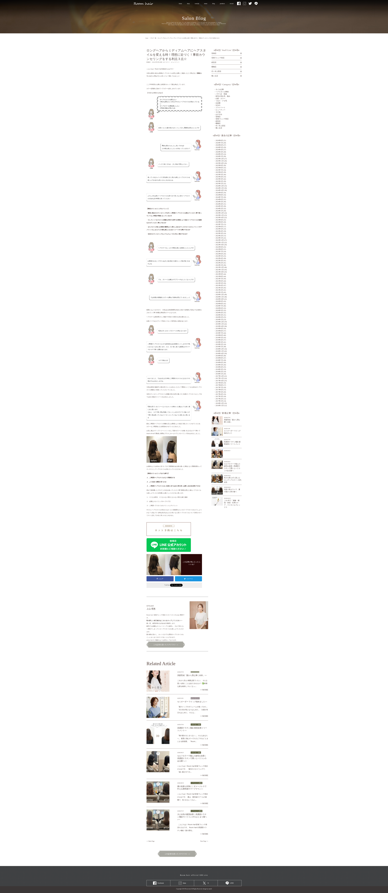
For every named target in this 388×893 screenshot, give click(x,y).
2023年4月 (219, 231)
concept (197, 3)
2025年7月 (219, 170)
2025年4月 (219, 177)
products (222, 3)
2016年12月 (220, 403)
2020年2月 (219, 317)
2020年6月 (219, 308)
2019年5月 (219, 337)
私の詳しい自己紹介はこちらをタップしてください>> (164, 620)
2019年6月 (219, 335)
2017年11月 (220, 378)
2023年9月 (219, 220)
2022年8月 (219, 249)
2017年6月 (219, 389)
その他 (218, 112)
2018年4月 (219, 367)
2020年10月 (220, 299)
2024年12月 (220, 186)
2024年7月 (219, 197)
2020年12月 (220, 294)
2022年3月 (219, 260)
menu (204, 3)
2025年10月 (220, 163)
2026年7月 (219, 143)
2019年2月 (219, 344)
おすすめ (219, 114)
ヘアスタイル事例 (222, 92)
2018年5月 (219, 365)
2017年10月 (220, 381)
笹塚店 (218, 116)
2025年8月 (219, 168)
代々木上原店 (220, 126)
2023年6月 (219, 226)
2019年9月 (219, 328)
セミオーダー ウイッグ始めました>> (192, 702)
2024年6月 (219, 199)
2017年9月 (219, 383)
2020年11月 (220, 297)
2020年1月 (219, 319)
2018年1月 (219, 374)
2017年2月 (219, 399)
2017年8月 (219, 385)
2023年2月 (219, 236)
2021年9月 (219, 274)
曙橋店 (218, 123)
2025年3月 (219, 179)
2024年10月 (220, 190)
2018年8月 (219, 358)
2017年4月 (219, 394)
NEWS (218, 105)
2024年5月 (219, 201)
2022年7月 (219, 251)
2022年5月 (219, 256)
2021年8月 (219, 276)
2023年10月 (220, 217)
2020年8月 (219, 303)
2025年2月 (219, 181)
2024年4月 (219, 204)
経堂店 (218, 121)
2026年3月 (219, 152)
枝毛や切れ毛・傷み (223, 96)
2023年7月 (219, 224)
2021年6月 (219, 281)
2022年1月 (219, 265)
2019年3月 (219, 342)
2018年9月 (219, 356)
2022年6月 (219, 254)
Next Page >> (204, 841)
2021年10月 (220, 272)
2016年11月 (220, 405)
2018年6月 (219, 362)
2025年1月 (219, 183)
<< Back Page (150, 841)
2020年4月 (219, 312)
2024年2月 (219, 208)
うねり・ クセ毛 (221, 101)
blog (213, 3)
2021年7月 (219, 279)
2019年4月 (219, 340)
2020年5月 (219, 310)
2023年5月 (219, 229)
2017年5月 (219, 392)
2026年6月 (219, 145)
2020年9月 (219, 301)
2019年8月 (219, 331)
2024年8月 (219, 195)
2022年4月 (219, 258)
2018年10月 (220, 353)
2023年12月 (220, 213)
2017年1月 (219, 401)
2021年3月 (219, 288)
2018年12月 (220, 349)
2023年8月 (219, 222)
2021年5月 (219, 283)
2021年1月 (219, 292)
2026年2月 (219, 154)
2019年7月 (219, 333)
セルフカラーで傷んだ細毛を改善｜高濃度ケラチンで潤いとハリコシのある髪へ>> (191, 758)
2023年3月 (219, 233)
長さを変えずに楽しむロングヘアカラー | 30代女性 (232, 480)
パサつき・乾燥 (221, 94)
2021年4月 (219, 285)
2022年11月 (220, 242)
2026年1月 (219, 156)
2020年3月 (219, 315)
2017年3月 (219, 396)
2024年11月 (220, 188)
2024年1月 (219, 211)
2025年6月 (219, 172)
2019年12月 (220, 322)
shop (188, 3)
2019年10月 (220, 326)
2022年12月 (220, 240)
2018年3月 (219, 369)
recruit (230, 3)
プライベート (220, 107)
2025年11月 (220, 161)
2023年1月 (219, 238)
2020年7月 (219, 306)
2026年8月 (219, 140)
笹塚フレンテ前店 (222, 119)
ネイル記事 (220, 89)
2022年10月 (220, 245)
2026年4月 (219, 149)
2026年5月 (219, 147)
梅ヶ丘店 (219, 128)
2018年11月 (220, 351)
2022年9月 (219, 247)
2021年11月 (220, 270)
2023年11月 (220, 215)
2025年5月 (219, 174)
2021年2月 (219, 290)
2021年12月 (220, 267)
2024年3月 (219, 206)
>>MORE (204, 690)
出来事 (218, 103)
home (180, 3)
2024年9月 (219, 192)
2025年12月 (220, 159)
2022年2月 (219, 263)
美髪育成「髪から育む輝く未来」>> (192, 675)
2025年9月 (219, 165)
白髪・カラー (220, 98)
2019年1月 (219, 346)
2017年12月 (220, 376)
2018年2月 (219, 371)
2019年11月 (220, 324)
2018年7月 (219, 360)
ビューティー (220, 110)
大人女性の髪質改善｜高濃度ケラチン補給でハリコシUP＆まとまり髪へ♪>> (192, 816)
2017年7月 (219, 387)
